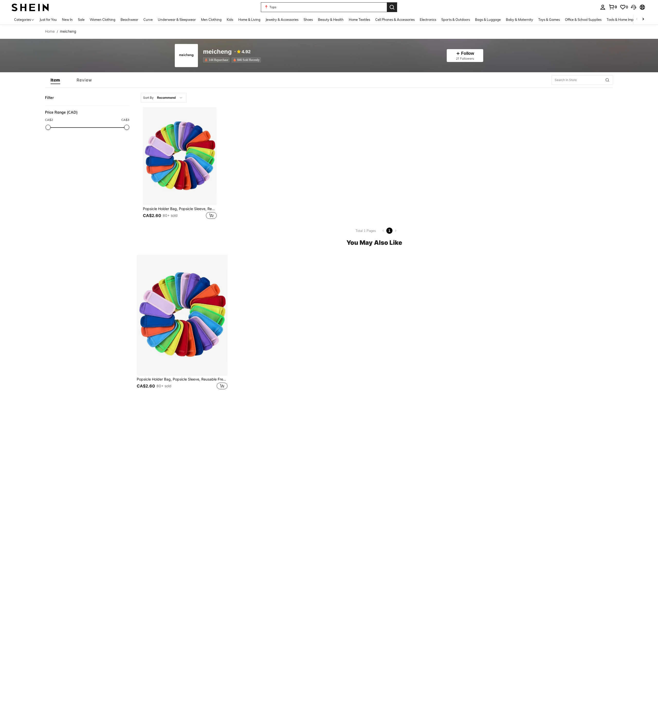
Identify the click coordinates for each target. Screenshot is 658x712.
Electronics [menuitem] (428, 19)
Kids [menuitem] (230, 19)
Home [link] (50, 31)
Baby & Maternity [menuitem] (519, 19)
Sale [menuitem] (81, 19)
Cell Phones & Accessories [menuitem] (395, 19)
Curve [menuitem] (148, 19)
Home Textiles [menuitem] (359, 19)
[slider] (48, 127)
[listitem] (217, 59)
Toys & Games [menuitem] (549, 19)
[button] (633, 7)
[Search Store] (607, 80)
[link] (612, 7)
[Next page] (395, 231)
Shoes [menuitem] (308, 19)
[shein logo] (30, 7)
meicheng (217, 52)
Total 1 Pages (365, 231)
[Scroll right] (643, 19)
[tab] (55, 80)
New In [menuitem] (67, 19)
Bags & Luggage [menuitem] (488, 19)
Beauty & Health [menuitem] (331, 19)
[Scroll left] (637, 19)
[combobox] (163, 97)
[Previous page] (383, 231)
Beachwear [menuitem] (129, 19)
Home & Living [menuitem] (249, 19)
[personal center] (603, 7)
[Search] (392, 7)
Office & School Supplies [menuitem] (583, 19)
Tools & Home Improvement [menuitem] (627, 19)
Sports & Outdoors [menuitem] (455, 19)
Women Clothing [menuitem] (102, 19)
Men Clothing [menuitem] (211, 19)
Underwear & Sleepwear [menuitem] (177, 19)
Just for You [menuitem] (48, 19)
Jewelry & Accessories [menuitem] (282, 19)
